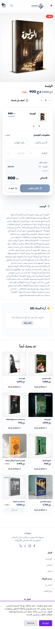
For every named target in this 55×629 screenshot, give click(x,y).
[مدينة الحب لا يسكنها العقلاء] (14, 405)
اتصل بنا (48, 585)
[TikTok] (25, 545)
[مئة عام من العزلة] (14, 487)
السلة (50, 571)
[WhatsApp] (20, 545)
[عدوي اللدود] (40, 446)
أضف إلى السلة (18, 100)
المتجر (49, 565)
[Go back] (51, 5)
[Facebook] (34, 545)
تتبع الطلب (47, 591)
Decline (30, 623)
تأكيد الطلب (33, 188)
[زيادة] (33, 126)
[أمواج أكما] (40, 405)
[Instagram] (29, 545)
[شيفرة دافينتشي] (40, 487)
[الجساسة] (14, 364)
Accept (45, 623)
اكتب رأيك (27, 323)
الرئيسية (48, 559)
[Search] (11, 5)
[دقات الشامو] (40, 364)
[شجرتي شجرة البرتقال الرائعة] (14, 446)
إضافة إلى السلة (39, 387)
